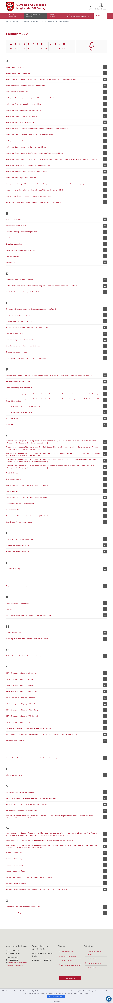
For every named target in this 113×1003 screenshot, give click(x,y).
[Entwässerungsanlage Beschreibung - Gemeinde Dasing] (56, 328)
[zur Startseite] (10, 6)
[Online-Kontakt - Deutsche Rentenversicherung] (56, 656)
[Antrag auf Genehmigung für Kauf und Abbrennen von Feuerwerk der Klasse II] (56, 153)
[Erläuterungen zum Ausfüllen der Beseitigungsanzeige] (56, 358)
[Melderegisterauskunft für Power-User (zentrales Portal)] (56, 639)
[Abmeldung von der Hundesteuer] (56, 73)
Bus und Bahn (91, 968)
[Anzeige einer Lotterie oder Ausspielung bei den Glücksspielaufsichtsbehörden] (56, 190)
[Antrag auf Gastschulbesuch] (56, 141)
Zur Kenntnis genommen (56, 996)
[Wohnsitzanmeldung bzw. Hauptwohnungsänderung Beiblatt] (56, 877)
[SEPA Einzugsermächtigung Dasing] (56, 679)
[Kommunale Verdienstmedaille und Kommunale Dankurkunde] (56, 615)
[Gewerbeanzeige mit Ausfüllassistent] (56, 504)
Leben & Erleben (66, 961)
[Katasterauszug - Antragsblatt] (56, 603)
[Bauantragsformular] (56, 219)
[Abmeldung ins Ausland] (56, 67)
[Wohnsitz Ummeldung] (56, 865)
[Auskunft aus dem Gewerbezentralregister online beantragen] (56, 196)
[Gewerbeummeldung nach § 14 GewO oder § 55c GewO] (56, 516)
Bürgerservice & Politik (32, 21)
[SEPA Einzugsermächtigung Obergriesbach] (56, 692)
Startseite (16, 21)
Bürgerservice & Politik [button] (33, 16)
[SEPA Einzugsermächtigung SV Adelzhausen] (56, 704)
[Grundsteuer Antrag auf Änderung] (56, 522)
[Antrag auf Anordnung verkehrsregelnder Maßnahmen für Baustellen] (56, 98)
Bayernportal (91, 959)
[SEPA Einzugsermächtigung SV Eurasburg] (56, 710)
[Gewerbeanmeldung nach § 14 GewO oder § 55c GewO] (56, 498)
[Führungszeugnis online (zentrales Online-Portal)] (56, 406)
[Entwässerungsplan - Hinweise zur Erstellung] (56, 346)
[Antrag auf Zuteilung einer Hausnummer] (56, 178)
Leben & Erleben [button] (53, 16)
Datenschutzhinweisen (81, 993)
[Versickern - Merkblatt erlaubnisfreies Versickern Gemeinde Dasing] (56, 798)
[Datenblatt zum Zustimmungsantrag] (56, 280)
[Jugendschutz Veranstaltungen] (56, 586)
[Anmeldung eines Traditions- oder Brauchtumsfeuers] (56, 86)
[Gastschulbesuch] (56, 473)
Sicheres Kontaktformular (14, 965)
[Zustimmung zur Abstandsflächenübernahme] (56, 907)
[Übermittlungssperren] (56, 775)
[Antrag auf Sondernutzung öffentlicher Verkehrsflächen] (56, 172)
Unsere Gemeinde (67, 952)
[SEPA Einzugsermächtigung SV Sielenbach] (56, 716)
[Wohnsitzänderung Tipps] (56, 871)
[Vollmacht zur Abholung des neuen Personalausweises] (56, 805)
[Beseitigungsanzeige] (56, 244)
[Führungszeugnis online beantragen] (56, 412)
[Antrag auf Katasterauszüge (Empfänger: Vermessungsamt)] (56, 165)
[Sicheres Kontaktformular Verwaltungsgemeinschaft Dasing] (56, 728)
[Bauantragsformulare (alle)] (56, 226)
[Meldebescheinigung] (56, 633)
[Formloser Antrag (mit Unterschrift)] (56, 388)
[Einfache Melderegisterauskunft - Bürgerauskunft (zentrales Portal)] (56, 309)
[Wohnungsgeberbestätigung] (56, 883)
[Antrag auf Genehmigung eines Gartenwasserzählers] (56, 147)
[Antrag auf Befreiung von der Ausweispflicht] (56, 116)
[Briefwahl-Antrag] (56, 256)
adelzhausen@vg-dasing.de (17, 963)
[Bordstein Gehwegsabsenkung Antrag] (56, 250)
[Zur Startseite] (7, 21)
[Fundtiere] (56, 425)
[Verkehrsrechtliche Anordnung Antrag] (56, 792)
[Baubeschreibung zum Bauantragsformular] (56, 232)
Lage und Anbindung (94, 963)
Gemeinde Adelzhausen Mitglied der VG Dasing (31, 6)
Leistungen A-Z (70, 978)
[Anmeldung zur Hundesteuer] (56, 92)
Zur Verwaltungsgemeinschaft (78, 16)
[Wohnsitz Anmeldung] (56, 859)
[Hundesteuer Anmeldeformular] (56, 552)
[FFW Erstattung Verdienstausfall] (56, 382)
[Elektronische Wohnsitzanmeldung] (56, 321)
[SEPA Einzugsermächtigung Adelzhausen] (56, 673)
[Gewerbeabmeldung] (56, 479)
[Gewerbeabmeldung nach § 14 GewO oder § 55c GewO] (56, 485)
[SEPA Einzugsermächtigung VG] (56, 722)
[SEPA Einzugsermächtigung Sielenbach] (56, 698)
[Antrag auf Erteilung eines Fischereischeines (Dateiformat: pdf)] (56, 135)
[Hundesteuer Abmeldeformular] (56, 545)
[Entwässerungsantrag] (56, 334)
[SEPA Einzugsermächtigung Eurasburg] (56, 685)
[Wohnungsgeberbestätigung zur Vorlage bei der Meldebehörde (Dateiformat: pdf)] (56, 890)
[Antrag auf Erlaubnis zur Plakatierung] (56, 122)
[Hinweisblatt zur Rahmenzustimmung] (56, 539)
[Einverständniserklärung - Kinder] (56, 315)
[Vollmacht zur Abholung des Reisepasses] (56, 811)
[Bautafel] (56, 238)
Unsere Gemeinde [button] (12, 16)
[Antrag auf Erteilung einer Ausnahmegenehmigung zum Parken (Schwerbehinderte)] (56, 129)
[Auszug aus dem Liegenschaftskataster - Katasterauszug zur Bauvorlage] (56, 202)
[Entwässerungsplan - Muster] (56, 352)
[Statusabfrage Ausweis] (56, 741)
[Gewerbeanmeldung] (56, 491)
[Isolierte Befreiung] (56, 569)
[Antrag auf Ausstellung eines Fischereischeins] (56, 110)
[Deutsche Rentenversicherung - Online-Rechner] (56, 292)
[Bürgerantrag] (56, 262)
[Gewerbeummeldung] (56, 510)
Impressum (56, 1001)
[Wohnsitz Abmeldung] (56, 853)
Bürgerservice (49, 21)
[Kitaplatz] (56, 609)
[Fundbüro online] (56, 418)
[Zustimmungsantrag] (56, 913)
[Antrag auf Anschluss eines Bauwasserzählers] (56, 104)
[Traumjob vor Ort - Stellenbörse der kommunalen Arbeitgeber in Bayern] (56, 758)
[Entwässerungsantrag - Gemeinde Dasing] (56, 340)
